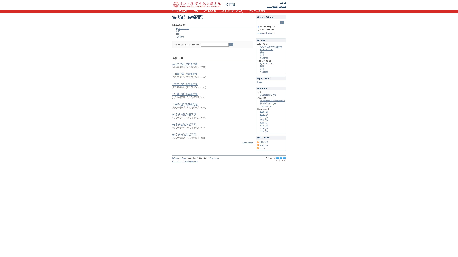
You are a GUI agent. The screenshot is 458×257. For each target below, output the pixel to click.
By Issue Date (182, 28)
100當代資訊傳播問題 (185, 104)
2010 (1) (264, 126)
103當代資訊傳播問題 (185, 73)
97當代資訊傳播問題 (184, 134)
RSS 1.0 (264, 142)
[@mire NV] (281, 159)
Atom (262, 148)
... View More (266, 106)
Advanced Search (265, 33)
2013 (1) (264, 117)
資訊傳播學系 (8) (268, 95)
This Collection (267, 29)
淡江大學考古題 (179, 11)
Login (283, 2)
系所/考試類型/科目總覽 (271, 47)
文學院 (195, 11)
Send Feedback (191, 161)
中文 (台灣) (272, 6)
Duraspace (214, 158)
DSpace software (180, 158)
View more (248, 143)
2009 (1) (264, 128)
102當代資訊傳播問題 (185, 84)
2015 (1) (264, 112)
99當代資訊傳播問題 (184, 114)
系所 (178, 31)
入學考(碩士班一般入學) (231, 11)
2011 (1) (264, 123)
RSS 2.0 (264, 145)
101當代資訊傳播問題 (185, 94)
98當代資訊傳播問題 (184, 124)
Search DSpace (267, 26)
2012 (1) (264, 120)
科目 (178, 34)
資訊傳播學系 (209, 11)
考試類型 (180, 37)
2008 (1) (264, 131)
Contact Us (177, 161)
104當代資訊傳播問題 (185, 63)
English (282, 6)
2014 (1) (264, 114)
